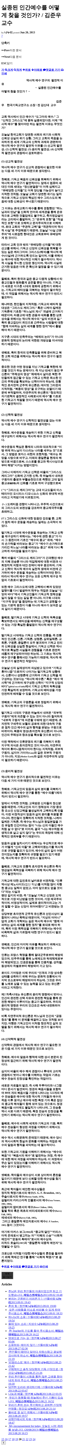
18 (13, 1439)
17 (9, 1439)
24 (34, 1439)
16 (6, 1439)
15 (2, 1439)
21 (23, 1439)
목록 (7, 1275)
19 (16, 1439)
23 (30, 1439)
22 (27, 1439)
